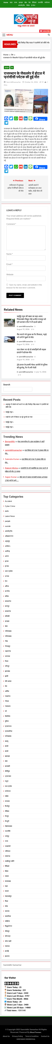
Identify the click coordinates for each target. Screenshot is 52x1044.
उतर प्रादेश (9, 571)
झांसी (6, 676)
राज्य (15, 2)
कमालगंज (8, 601)
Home (6, 2)
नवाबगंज (7, 696)
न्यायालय (7, 706)
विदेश (28, 5)
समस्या (7, 911)
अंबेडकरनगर (9, 536)
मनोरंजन (47, 2)
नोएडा (7, 701)
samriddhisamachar (13, 82)
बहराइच (7, 756)
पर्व (6, 711)
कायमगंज (8, 611)
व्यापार (7, 876)
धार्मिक (7, 691)
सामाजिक (8, 916)
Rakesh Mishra (11, 468)
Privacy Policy (17, 1036)
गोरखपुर (7, 646)
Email (9, 264)
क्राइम (21, 2)
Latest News (10, 516)
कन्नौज (7, 591)
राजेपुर (7, 836)
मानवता (7, 801)
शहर (11, 2)
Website (9, 274)
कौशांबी (7, 616)
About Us (6, 1036)
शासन (7, 891)
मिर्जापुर (7, 806)
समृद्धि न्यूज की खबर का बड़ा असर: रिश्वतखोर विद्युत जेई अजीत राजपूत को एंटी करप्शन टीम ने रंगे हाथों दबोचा (31, 319)
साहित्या (7, 921)
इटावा (6, 561)
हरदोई (7, 951)
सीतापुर (7, 931)
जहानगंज (8, 651)
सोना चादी (8, 941)
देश (29, 2)
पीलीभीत (7, 716)
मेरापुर (7, 816)
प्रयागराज (8, 726)
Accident (8, 501)
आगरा (7, 556)
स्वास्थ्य (7, 946)
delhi (7, 511)
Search (6, 384)
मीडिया (7, 811)
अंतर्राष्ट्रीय (21, 5)
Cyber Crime (10, 506)
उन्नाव (7, 576)
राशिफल (7, 851)
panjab (7, 521)
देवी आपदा (8, 681)
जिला (6, 661)
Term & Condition (32, 1036)
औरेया (7, 586)
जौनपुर (7, 666)
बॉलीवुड (7, 771)
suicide (8, 526)
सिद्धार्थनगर (8, 926)
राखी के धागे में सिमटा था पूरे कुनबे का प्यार (19, 417)
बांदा (6, 761)
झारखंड (7, 671)
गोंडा (6, 641)
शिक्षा (6, 901)
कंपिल (7, 596)
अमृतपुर (7, 541)
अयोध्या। (8, 546)
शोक (6, 906)
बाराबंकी (7, 766)
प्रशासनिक (8, 731)
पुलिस (7, 721)
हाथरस (7, 956)
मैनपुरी (7, 821)
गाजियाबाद (8, 631)
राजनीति (40, 2)
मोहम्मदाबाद (8, 826)
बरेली (6, 746)
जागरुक (7, 656)
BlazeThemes (35, 1032)
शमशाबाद (8, 881)
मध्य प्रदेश (8, 786)
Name (9, 254)
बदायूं (6, 741)
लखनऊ (7, 856)
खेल (25, 2)
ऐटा (6, 581)
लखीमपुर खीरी (9, 861)
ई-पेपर (33, 5)
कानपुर (7, 606)
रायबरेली (7, 846)
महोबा (6, 796)
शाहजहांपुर (8, 896)
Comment (11, 224)
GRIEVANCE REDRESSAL (26, 1039)
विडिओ (34, 2)
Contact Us (45, 1036)
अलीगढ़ (7, 551)
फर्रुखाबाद (8, 736)
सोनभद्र (8, 936)
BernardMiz (10, 442)
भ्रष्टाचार (8, 776)
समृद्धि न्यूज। (10, 412)
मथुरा (6, 781)
